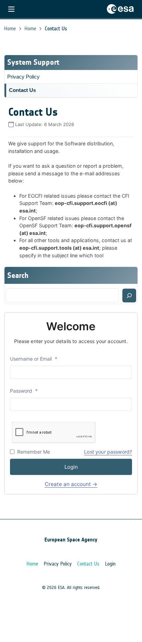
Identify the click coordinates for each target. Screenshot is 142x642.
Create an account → (71, 484)
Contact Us (22, 90)
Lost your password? (108, 452)
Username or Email (33, 359)
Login (71, 467)
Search (18, 275)
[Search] (129, 295)
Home (10, 28)
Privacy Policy (23, 77)
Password (24, 391)
